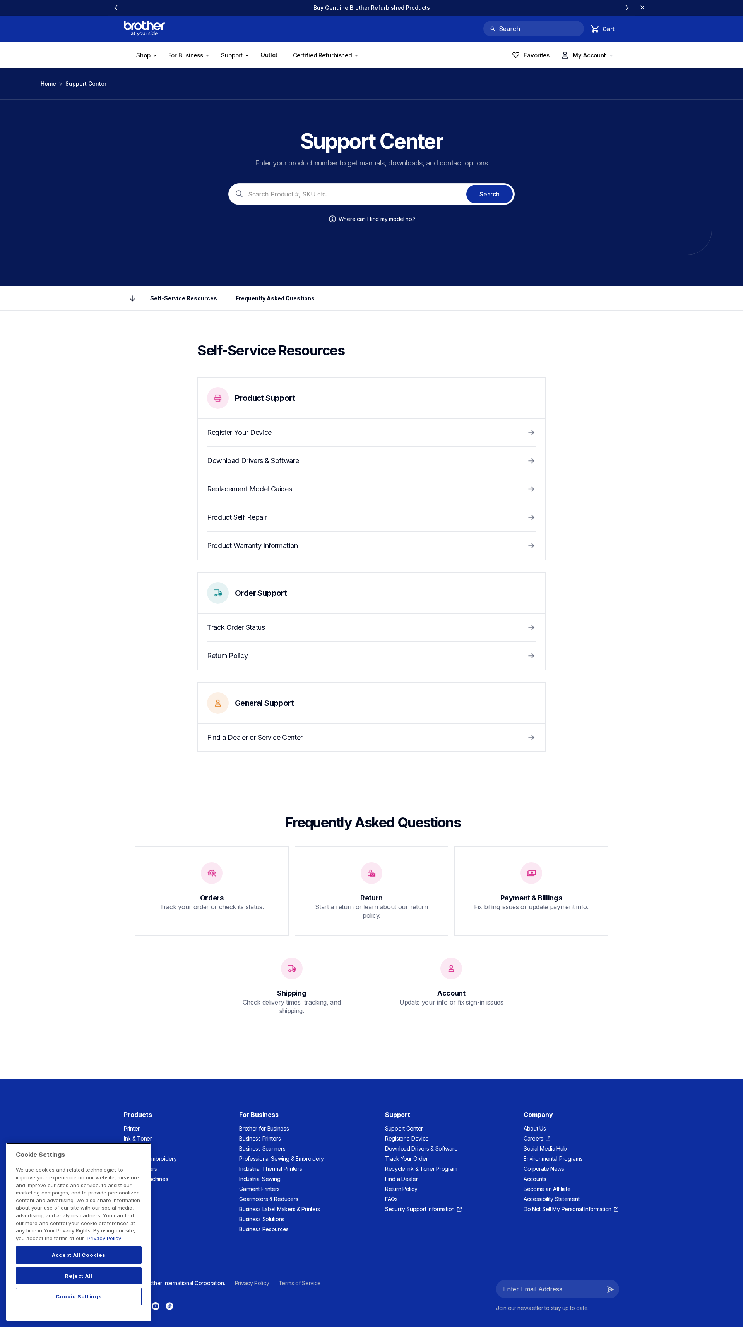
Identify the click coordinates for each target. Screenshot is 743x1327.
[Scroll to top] (132, 298)
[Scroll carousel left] (116, 8)
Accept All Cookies (79, 1255)
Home (48, 83)
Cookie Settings (79, 1297)
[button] (610, 1289)
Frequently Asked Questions (275, 298)
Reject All (78, 1276)
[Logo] (144, 28)
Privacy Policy (104, 1238)
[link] (371, 7)
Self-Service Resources (183, 298)
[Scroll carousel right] (627, 8)
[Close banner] (642, 8)
